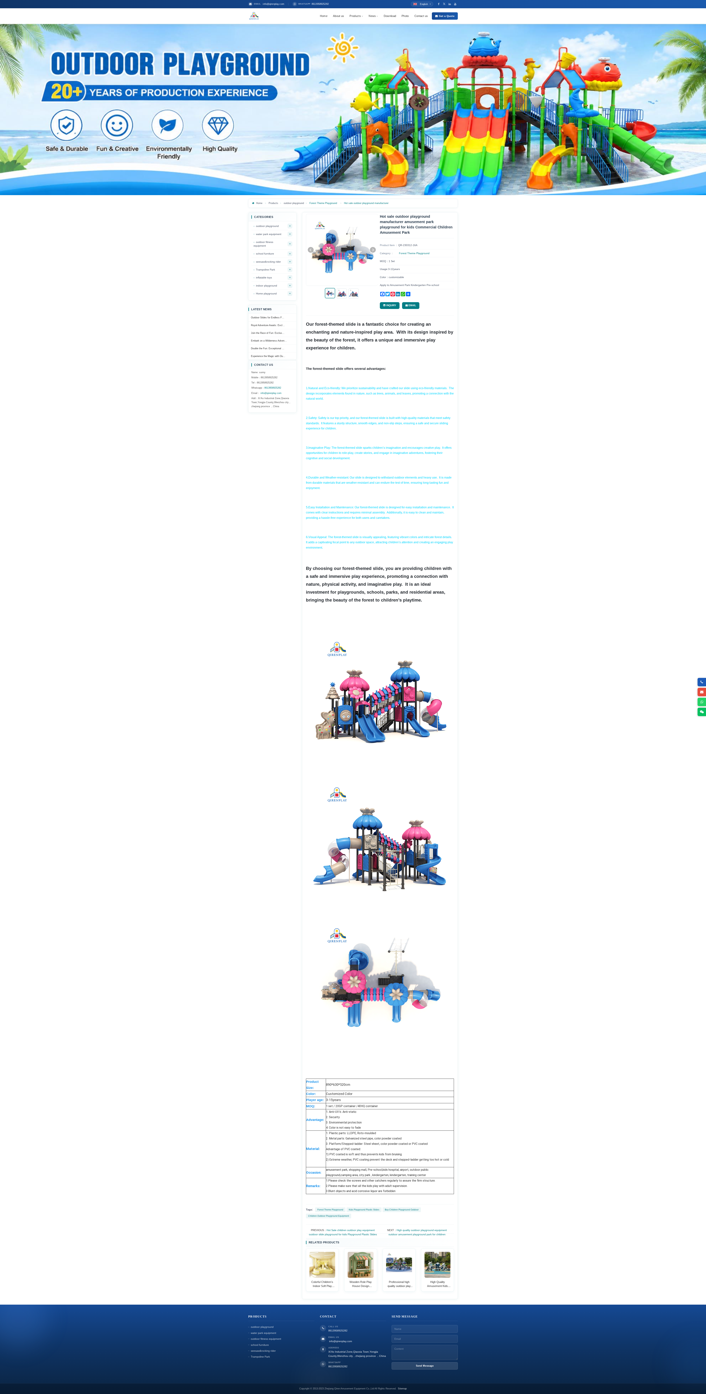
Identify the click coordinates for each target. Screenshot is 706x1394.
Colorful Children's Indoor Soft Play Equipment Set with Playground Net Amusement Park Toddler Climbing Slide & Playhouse (322, 1284)
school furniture (265, 253)
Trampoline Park (265, 269)
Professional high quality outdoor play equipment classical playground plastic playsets (399, 1284)
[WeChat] (702, 712)
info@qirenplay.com (270, 393)
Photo (405, 15)
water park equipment (268, 234)
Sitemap (402, 1388)
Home (323, 15)
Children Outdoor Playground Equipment (328, 1216)
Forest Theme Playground (323, 203)
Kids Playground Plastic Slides (364, 1209)
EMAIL (412, 305)
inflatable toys (264, 277)
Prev (311, 250)
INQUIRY (391, 305)
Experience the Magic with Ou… (268, 356)
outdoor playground (294, 203)
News (372, 15)
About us (338, 15)
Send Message (425, 1365)
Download (390, 15)
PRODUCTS (257, 1316)
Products (355, 15)
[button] (362, 15)
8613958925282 (272, 387)
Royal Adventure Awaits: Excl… (268, 325)
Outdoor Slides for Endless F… (267, 317)
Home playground (266, 293)
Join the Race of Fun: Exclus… (267, 333)
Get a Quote (446, 16)
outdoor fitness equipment (263, 244)
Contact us (421, 15)
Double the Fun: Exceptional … (267, 348)
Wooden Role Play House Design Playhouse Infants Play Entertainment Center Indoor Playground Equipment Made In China (360, 1284)
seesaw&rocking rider (268, 261)
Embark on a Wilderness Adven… (269, 340)
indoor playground (266, 285)
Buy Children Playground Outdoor (402, 1209)
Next (373, 250)
